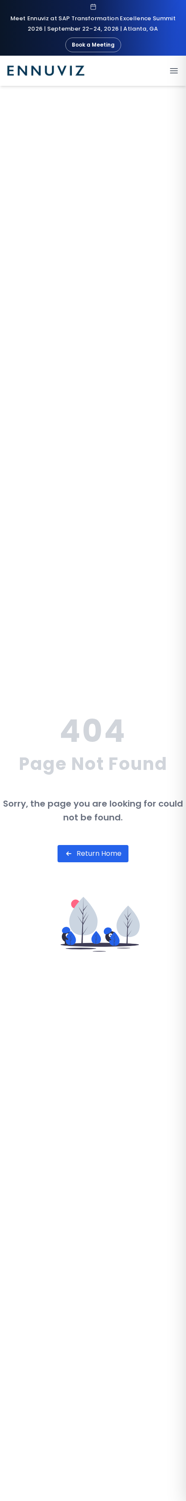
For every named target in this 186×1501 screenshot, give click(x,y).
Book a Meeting (93, 44)
